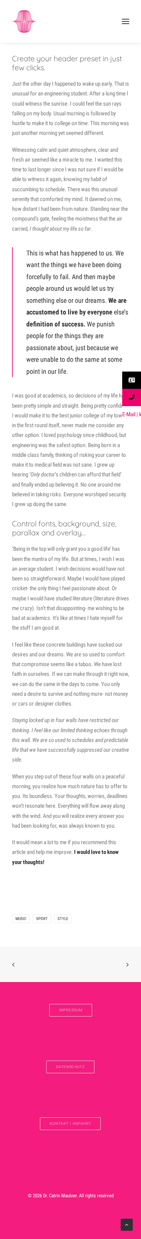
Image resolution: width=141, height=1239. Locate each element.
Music (20, 918)
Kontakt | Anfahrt (70, 1123)
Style (63, 918)
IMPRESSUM (70, 1010)
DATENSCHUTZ (70, 1067)
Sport (42, 918)
